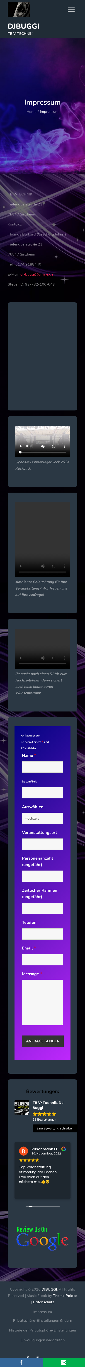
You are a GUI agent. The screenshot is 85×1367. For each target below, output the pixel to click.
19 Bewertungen (44, 1119)
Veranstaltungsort (39, 832)
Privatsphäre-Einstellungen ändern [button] (42, 1320)
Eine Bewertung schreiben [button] (55, 1128)
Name (29, 755)
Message (32, 974)
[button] (47, 1354)
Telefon (29, 922)
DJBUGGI (23, 26)
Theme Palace (65, 1295)
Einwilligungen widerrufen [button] (43, 1340)
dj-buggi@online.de (36, 274)
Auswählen (33, 807)
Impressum (42, 1311)
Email (29, 948)
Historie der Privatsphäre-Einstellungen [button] (42, 1330)
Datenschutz (43, 1302)
